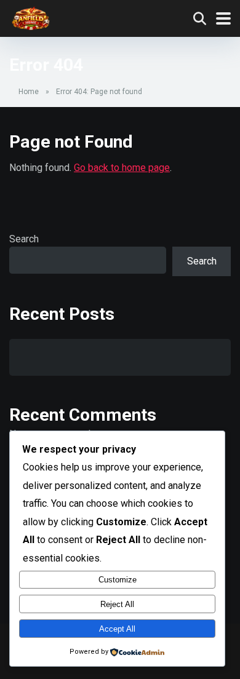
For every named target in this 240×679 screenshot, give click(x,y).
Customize (117, 579)
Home (28, 91)
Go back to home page (122, 167)
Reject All (117, 604)
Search (24, 239)
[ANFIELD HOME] (30, 16)
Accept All (117, 628)
